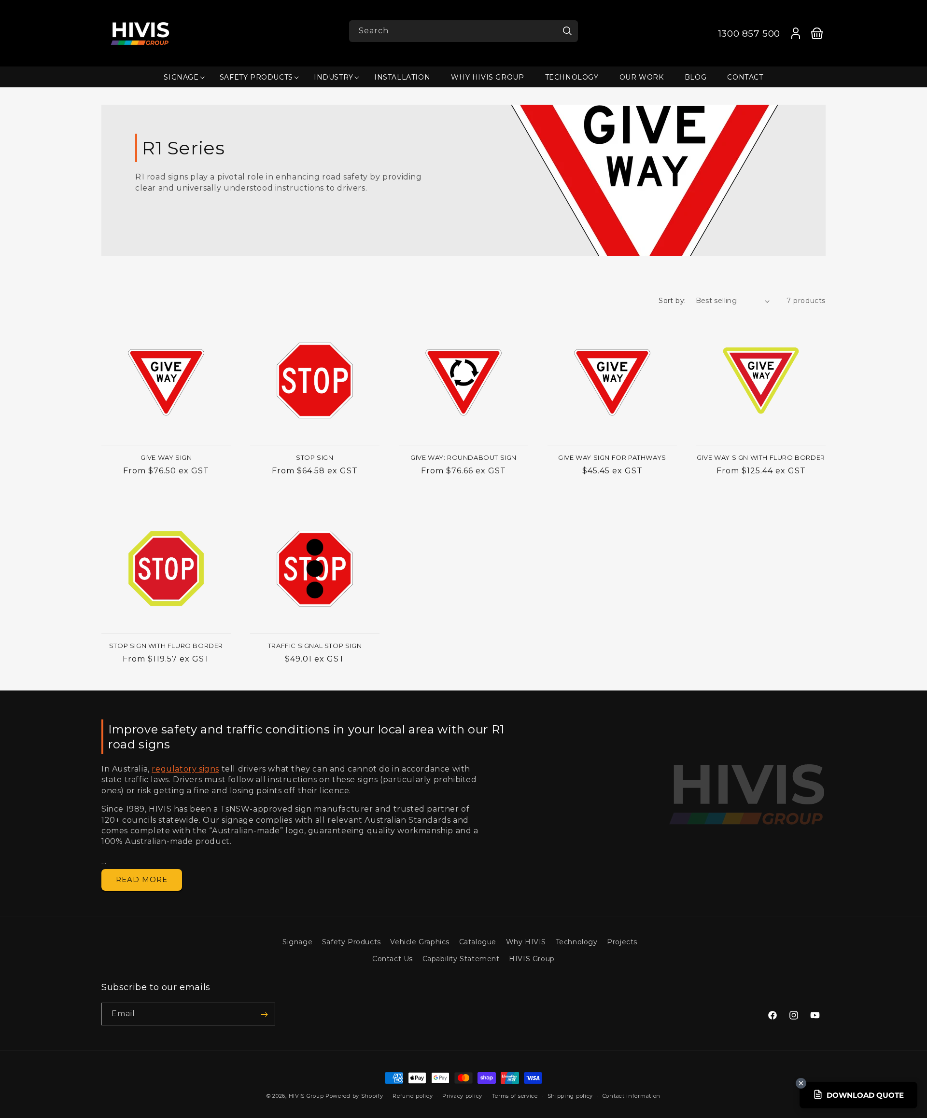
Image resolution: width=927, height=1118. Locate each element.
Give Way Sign (166, 457)
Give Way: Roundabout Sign (463, 457)
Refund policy (413, 1095)
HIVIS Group (532, 958)
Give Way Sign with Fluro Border (761, 457)
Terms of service (515, 1095)
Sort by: (672, 300)
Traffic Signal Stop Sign (315, 645)
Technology (577, 942)
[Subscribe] (264, 1014)
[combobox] (463, 31)
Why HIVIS (526, 942)
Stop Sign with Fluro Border (166, 645)
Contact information (631, 1095)
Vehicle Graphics (419, 942)
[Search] (567, 30)
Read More (142, 879)
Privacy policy (462, 1095)
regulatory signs (185, 768)
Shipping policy (570, 1095)
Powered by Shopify (354, 1095)
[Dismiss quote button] (801, 1083)
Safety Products (351, 942)
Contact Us (392, 958)
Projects (622, 942)
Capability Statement (461, 958)
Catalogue (477, 942)
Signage (297, 942)
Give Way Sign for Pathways (612, 457)
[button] (181, 77)
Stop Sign (314, 457)
